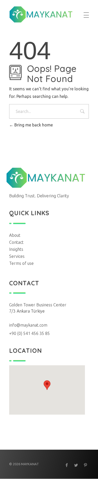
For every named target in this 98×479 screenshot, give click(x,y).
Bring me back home (33, 125)
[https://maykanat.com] (41, 14)
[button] (47, 385)
